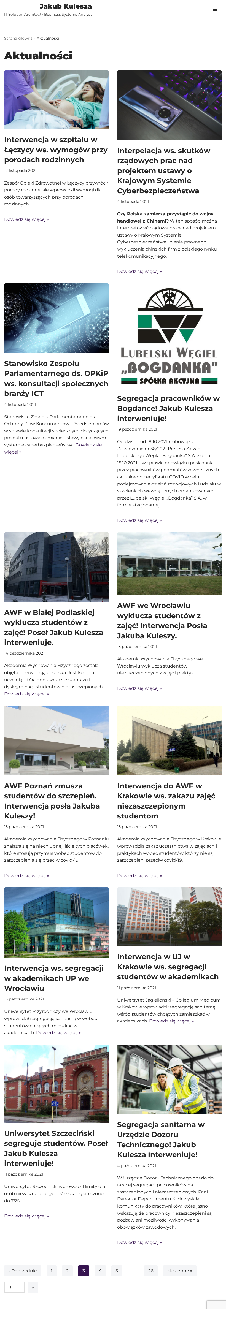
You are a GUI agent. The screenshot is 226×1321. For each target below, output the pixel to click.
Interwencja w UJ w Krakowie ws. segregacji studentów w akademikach (168, 966)
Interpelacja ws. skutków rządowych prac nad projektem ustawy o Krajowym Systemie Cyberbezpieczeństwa (163, 170)
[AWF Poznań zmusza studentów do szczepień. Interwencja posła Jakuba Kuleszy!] (56, 740)
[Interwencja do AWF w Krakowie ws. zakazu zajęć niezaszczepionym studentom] (169, 740)
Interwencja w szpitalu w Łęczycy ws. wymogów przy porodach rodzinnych (56, 149)
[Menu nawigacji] (215, 9)
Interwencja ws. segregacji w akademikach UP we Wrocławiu (54, 978)
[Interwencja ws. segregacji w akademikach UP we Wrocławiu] (56, 922)
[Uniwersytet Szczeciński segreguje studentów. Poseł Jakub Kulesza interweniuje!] (56, 1084)
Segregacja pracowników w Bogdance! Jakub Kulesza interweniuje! (168, 408)
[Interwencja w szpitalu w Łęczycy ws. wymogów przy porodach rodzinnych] (56, 99)
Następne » (179, 1270)
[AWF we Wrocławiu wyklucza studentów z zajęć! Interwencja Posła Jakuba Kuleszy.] (169, 563)
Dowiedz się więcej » (26, 219)
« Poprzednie (22, 1270)
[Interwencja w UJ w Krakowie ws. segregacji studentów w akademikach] (169, 916)
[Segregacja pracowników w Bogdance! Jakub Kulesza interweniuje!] (169, 335)
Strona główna (18, 38)
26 (151, 1270)
